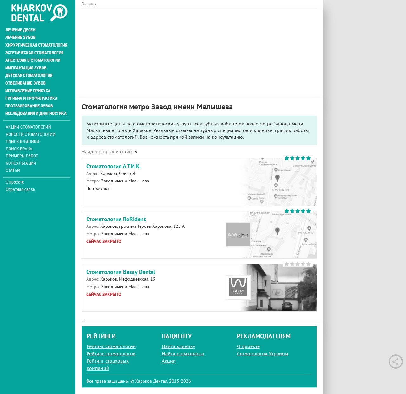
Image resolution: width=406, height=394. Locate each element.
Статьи (13, 170)
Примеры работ (22, 156)
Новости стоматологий (31, 134)
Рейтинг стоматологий (111, 346)
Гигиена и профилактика (31, 98)
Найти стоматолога (183, 353)
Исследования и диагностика (36, 113)
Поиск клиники (22, 141)
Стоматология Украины (262, 353)
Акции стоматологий (28, 127)
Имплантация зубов (26, 67)
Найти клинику (178, 346)
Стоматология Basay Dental (120, 272)
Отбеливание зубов (25, 83)
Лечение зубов (20, 37)
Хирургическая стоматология (36, 45)
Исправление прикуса (27, 90)
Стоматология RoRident (116, 219)
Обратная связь (20, 189)
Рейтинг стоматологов (111, 353)
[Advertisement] (199, 53)
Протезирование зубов (29, 105)
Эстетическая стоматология (34, 52)
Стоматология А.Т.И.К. (113, 166)
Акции (169, 361)
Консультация (21, 163)
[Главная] (39, 13)
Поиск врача (19, 149)
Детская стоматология (28, 75)
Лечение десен (20, 29)
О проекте (15, 182)
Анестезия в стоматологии (32, 60)
